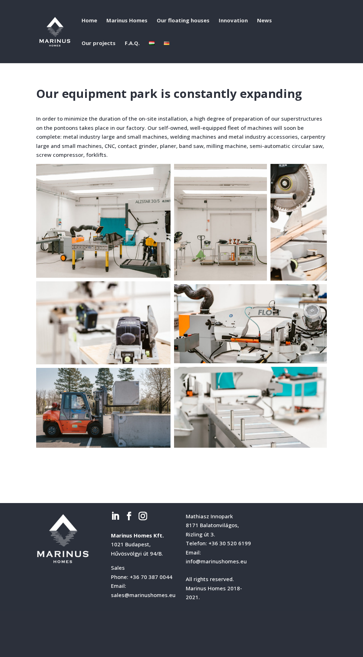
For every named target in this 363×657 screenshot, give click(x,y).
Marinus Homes (126, 21)
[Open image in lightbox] (103, 221)
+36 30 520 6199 (229, 543)
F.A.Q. (132, 43)
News (264, 21)
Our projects (99, 43)
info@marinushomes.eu (216, 561)
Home (89, 21)
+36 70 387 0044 (151, 576)
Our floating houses (183, 21)
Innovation (233, 21)
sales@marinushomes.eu (143, 594)
